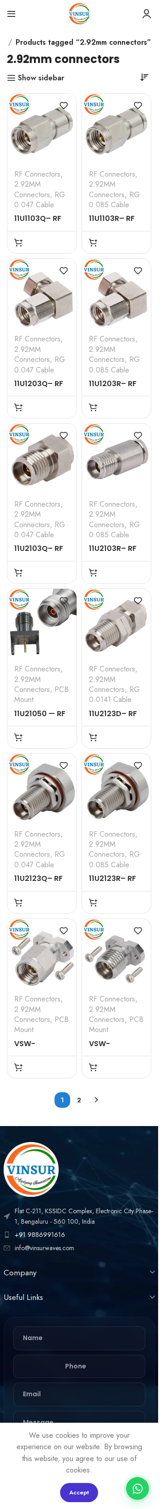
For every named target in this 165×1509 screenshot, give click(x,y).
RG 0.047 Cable (39, 199)
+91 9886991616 (40, 1234)
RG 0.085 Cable (114, 199)
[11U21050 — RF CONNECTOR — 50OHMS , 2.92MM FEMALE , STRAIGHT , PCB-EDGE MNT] (42, 623)
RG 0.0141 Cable (114, 694)
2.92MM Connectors (32, 189)
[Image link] (31, 1168)
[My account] (147, 14)
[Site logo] (79, 13)
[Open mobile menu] (11, 14)
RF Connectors (37, 174)
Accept (79, 1492)
